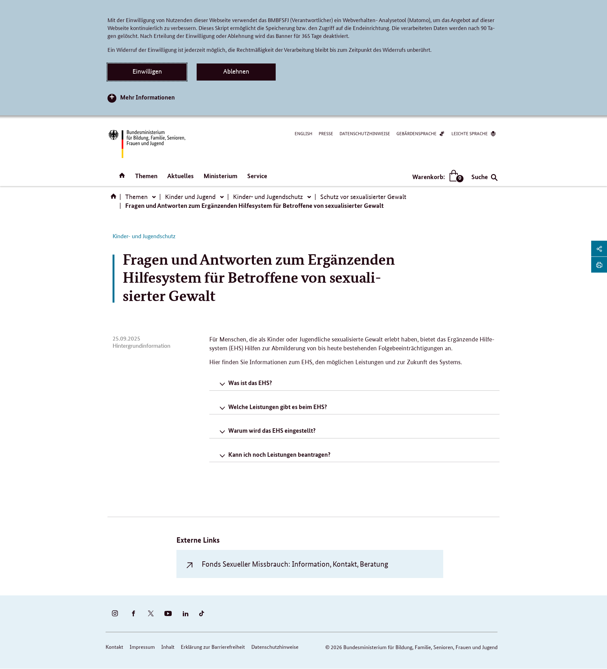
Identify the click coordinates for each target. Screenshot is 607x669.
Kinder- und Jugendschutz (268, 197)
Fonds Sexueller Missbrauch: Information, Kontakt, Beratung (295, 564)
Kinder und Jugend (190, 197)
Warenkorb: (436, 177)
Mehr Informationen (147, 97)
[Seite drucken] (599, 265)
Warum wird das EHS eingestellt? (272, 430)
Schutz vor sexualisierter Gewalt (363, 197)
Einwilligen (147, 71)
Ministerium (220, 176)
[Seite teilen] (599, 248)
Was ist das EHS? (250, 383)
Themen (146, 176)
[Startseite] (115, 198)
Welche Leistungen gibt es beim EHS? (277, 407)
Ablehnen (236, 71)
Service (257, 176)
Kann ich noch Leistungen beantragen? (279, 454)
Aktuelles (180, 176)
